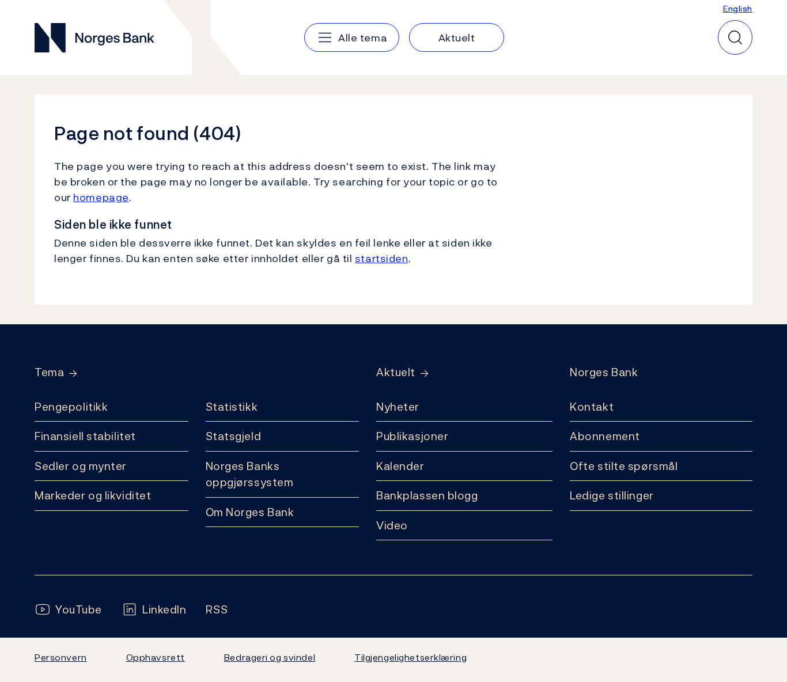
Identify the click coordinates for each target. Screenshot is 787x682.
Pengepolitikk (71, 407)
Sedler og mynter (81, 466)
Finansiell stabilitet (85, 436)
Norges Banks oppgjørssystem (250, 474)
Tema (49, 372)
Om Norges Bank (250, 512)
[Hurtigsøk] (735, 37)
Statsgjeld (234, 436)
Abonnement (605, 436)
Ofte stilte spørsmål (624, 466)
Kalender (400, 466)
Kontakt (592, 407)
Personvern (61, 657)
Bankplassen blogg (427, 495)
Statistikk (232, 407)
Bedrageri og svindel (269, 657)
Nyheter (397, 407)
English (737, 8)
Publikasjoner (412, 436)
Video (392, 525)
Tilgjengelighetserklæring (410, 657)
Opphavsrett (155, 657)
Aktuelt (395, 372)
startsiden (381, 258)
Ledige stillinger (612, 495)
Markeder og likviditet (93, 495)
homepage (101, 197)
